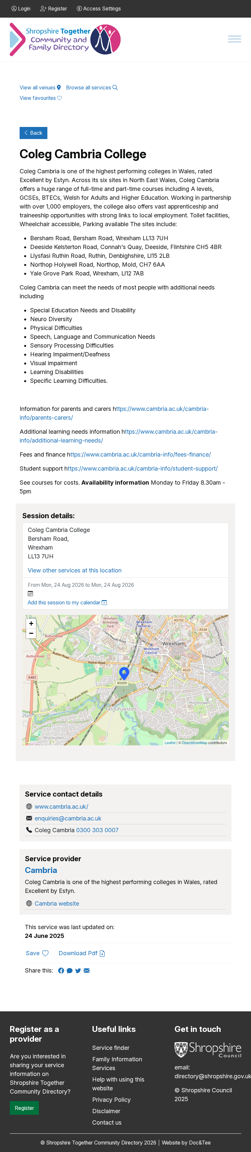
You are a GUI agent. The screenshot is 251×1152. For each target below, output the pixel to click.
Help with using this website (118, 1084)
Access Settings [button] (101, 9)
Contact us (107, 1122)
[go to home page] (66, 39)
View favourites (38, 98)
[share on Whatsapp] (71, 970)
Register (24, 1108)
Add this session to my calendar (65, 602)
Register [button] (57, 9)
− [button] (31, 633)
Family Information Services (117, 1063)
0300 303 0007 (97, 830)
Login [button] (23, 9)
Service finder (110, 1047)
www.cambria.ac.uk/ (61, 806)
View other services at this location (75, 570)
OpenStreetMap (194, 742)
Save (40, 953)
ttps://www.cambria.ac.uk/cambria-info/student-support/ (143, 468)
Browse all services (89, 88)
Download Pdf (79, 953)
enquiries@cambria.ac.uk (68, 818)
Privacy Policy (111, 1099)
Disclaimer (106, 1111)
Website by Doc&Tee (186, 1143)
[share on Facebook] (62, 970)
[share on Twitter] (79, 970)
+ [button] (31, 623)
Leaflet (170, 742)
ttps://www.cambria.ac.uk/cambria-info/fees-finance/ (140, 454)
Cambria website (57, 903)
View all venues (38, 88)
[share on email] (88, 970)
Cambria (41, 870)
